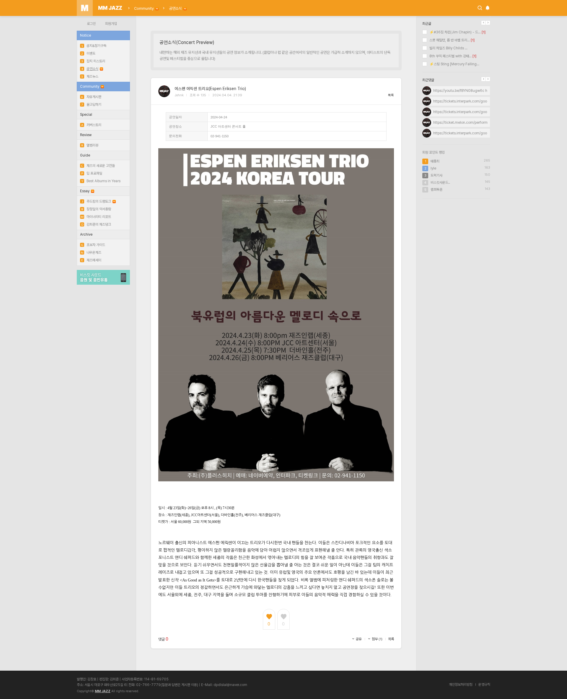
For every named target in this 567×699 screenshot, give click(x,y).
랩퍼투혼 (436, 190)
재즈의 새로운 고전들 (98, 166)
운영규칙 (484, 684)
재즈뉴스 (89, 76)
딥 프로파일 (91, 173)
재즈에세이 (91, 260)
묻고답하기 (91, 104)
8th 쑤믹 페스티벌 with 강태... (450, 56)
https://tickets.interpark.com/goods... (463, 101)
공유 (358, 639)
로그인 (91, 24)
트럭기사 (436, 175)
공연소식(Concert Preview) (186, 42)
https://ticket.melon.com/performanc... (464, 122)
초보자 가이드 (93, 245)
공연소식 (175, 8)
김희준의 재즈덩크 (96, 224)
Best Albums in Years (100, 181)
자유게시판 (91, 97)
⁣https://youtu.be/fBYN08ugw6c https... (464, 91)
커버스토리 (91, 125)
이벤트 (88, 53)
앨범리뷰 (89, 145)
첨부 (376, 639)
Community (144, 8)
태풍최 (435, 161)
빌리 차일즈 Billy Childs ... (447, 48)
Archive (86, 234)
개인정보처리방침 (460, 684)
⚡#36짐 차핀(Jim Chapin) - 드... (454, 32)
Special (86, 115)
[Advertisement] (456, 242)
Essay (84, 191)
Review (86, 135)
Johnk (179, 95)
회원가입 (111, 24)
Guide (85, 155)
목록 (391, 95)
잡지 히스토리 (93, 61)
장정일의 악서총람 (96, 209)
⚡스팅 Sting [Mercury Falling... (453, 64)
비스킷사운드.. (440, 182)
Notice (85, 35)
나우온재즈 (91, 252)
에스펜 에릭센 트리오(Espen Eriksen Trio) (210, 88)
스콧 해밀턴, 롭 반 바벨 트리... (449, 40)
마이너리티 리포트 (96, 217)
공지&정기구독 (93, 46)
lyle (433, 168)
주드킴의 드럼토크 (96, 201)
